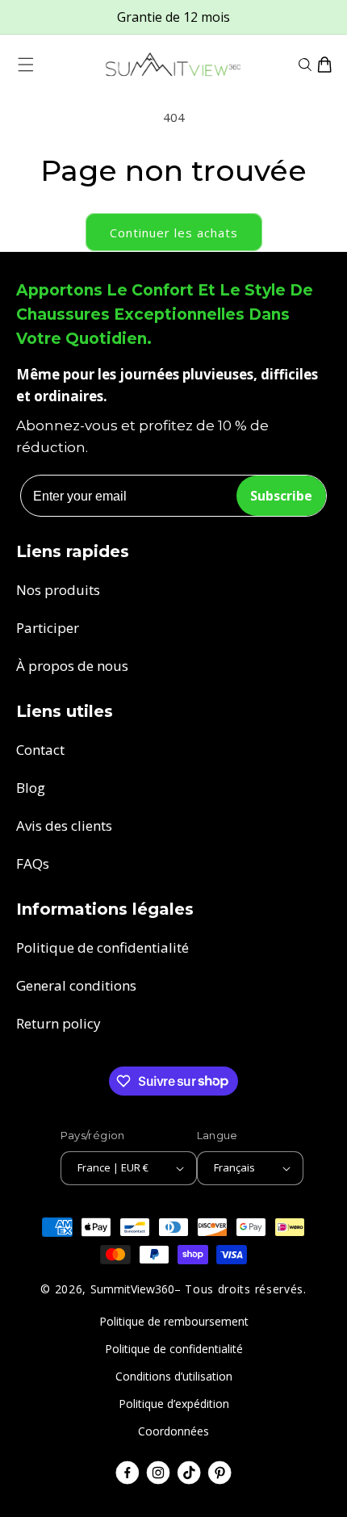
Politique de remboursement (174, 1321)
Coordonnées (173, 1431)
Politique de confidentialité (102, 947)
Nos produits (58, 589)
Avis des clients (64, 825)
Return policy (58, 1023)
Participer (47, 627)
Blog (30, 787)
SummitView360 (132, 1289)
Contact (40, 749)
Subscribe (281, 496)
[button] (26, 64)
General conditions (76, 985)
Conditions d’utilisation (173, 1376)
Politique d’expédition (174, 1403)
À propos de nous (72, 665)
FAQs (32, 863)
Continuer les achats (174, 232)
